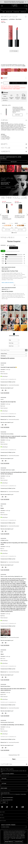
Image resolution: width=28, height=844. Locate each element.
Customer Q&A (6, 764)
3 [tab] (14, 232)
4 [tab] (15, 232)
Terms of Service (23, 794)
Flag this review (5, 392)
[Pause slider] (25, 1)
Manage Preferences (9, 841)
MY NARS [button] (1, 814)
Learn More (10, 168)
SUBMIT (4, 802)
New (4, 11)
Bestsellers (9, 11)
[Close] (25, 831)
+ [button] (7, 83)
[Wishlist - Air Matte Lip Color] (26, 16)
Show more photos (14, 335)
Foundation (16, 11)
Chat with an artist (11, 98)
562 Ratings (12, 19)
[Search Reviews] (26, 350)
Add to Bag (18, 83)
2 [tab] (13, 232)
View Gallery (14, 161)
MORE (23, 65)
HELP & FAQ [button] (2, 817)
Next (27, 113)
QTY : (2, 82)
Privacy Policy (18, 794)
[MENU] (2, 5)
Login (22, 97)
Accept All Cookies (18, 841)
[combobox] (14, 9)
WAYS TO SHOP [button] (3, 820)
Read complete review (7, 282)
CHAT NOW (8, 187)
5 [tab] (16, 232)
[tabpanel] (7, 215)
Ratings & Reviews (7, 237)
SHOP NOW (17, 114)
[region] (14, 837)
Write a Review (18, 19)
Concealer (23, 11)
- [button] (4, 83)
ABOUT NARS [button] (2, 811)
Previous (1, 113)
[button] (1, 1)
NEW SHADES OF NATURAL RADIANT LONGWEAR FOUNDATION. (14, 2)
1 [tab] (12, 232)
